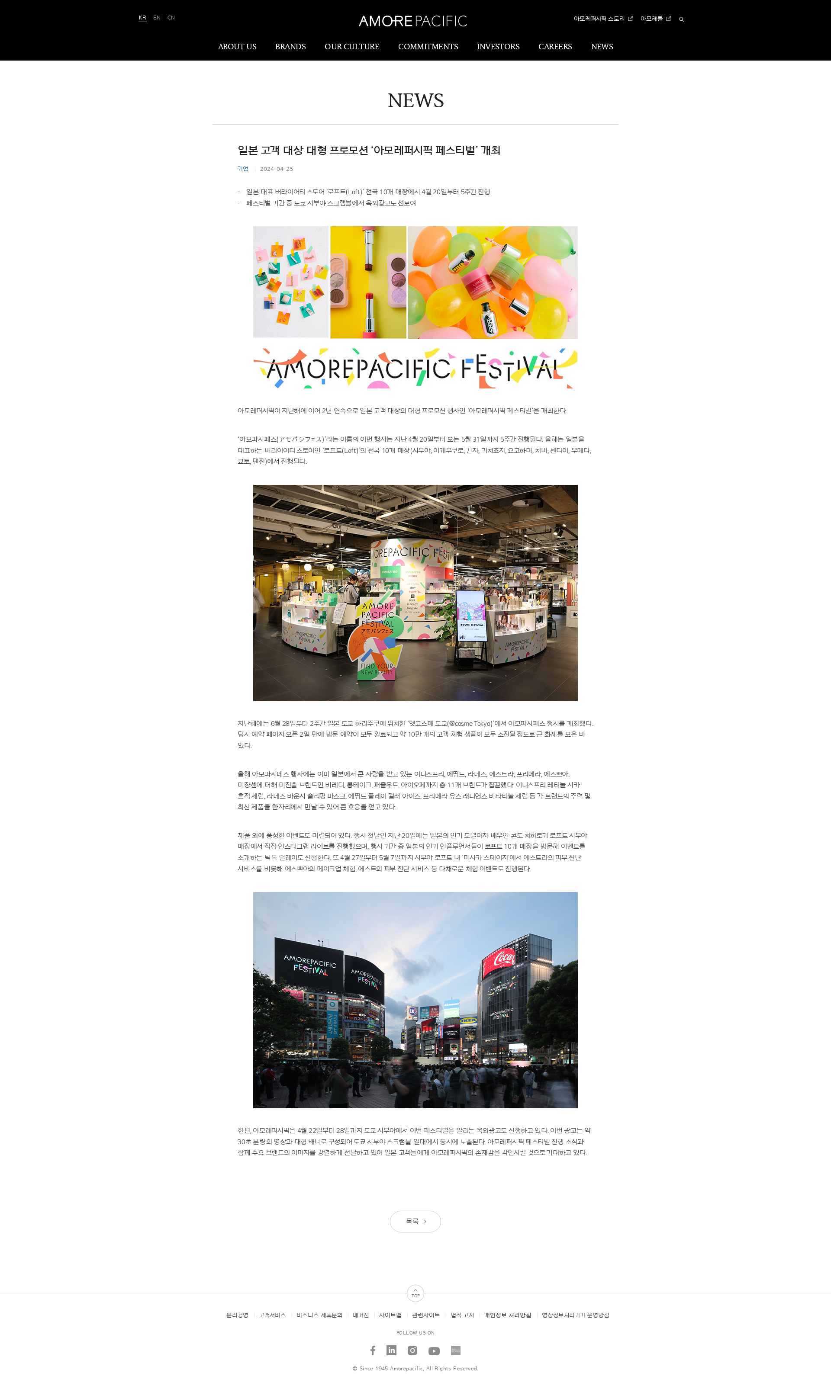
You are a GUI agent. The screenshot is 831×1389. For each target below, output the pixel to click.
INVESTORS (498, 47)
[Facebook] (373, 1347)
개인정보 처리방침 (507, 1315)
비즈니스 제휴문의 (319, 1315)
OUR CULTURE (352, 47)
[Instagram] (412, 1347)
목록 (413, 1221)
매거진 (361, 1315)
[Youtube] (434, 1347)
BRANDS (290, 47)
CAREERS (555, 47)
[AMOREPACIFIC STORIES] (456, 1347)
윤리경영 (237, 1315)
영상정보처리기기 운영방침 (575, 1315)
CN (171, 18)
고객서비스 (272, 1315)
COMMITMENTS (428, 47)
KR (142, 18)
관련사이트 (426, 1315)
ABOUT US (237, 47)
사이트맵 (390, 1315)
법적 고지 (462, 1315)
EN (157, 18)
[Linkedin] (391, 1347)
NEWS (602, 47)
